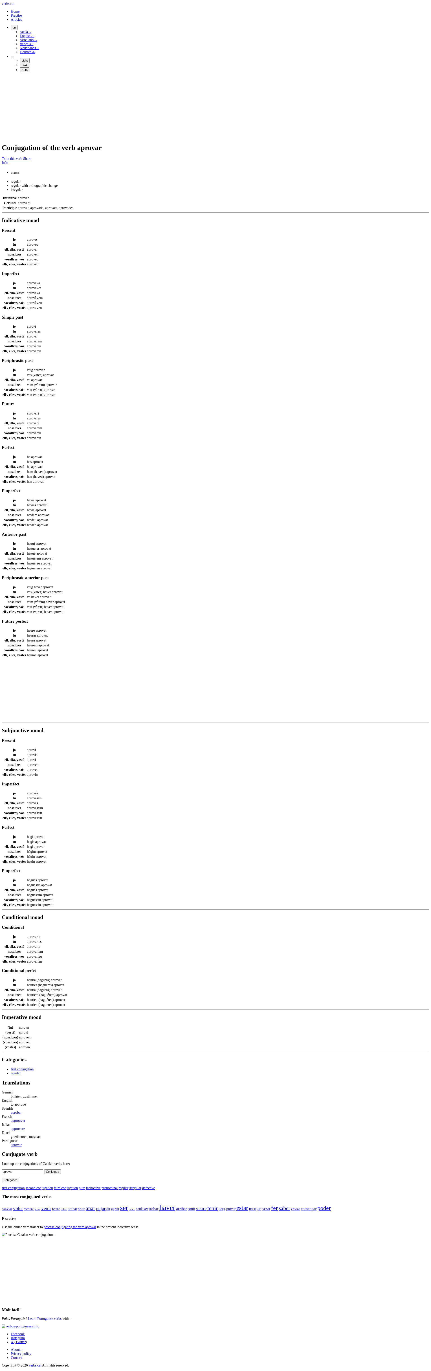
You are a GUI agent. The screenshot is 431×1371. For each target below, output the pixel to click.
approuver (18, 1120)
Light (25, 60)
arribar (181, 1208)
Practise (16, 15)
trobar (153, 1209)
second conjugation (39, 1188)
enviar (295, 1209)
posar (37, 1209)
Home (15, 11)
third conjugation (66, 1188)
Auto (25, 70)
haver (167, 1207)
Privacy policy (21, 1354)
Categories (11, 1180)
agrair (115, 1209)
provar (230, 1209)
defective (148, 1188)
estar (242, 1207)
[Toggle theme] (12, 57)
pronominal (109, 1188)
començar (309, 1208)
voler (18, 1208)
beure (56, 1209)
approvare (18, 1129)
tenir (212, 1208)
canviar (7, 1209)
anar (90, 1208)
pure (82, 1188)
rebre (64, 1209)
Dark (25, 65)
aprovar (16, 1145)
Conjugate (52, 1171)
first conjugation (22, 1069)
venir (46, 1208)
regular (16, 1073)
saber (284, 1208)
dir (108, 1209)
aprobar (16, 1112)
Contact (16, 1358)
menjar (255, 1208)
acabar (72, 1209)
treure (132, 1209)
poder (324, 1208)
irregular (135, 1188)
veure (201, 1208)
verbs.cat (8, 4)
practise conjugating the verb (70, 1227)
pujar (101, 1208)
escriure (29, 1209)
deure (81, 1209)
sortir (191, 1209)
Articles (16, 19)
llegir (222, 1209)
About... (16, 1349)
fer (274, 1208)
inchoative (93, 1188)
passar (266, 1209)
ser (124, 1207)
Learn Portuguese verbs (45, 1318)
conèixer (142, 1209)
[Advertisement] (136, 107)
